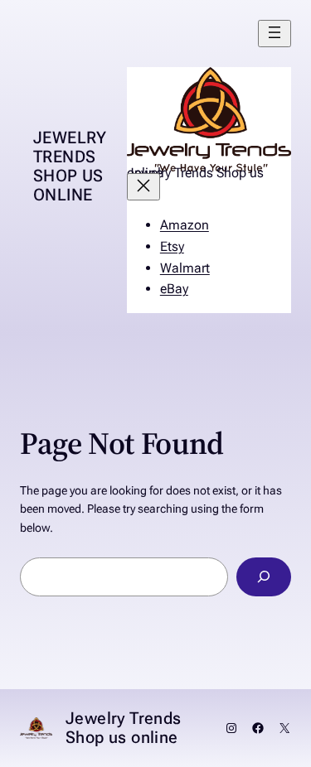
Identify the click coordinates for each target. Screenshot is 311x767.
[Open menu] (274, 33)
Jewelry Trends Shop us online (70, 166)
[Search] (263, 576)
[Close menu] (143, 186)
